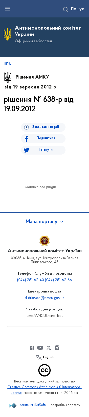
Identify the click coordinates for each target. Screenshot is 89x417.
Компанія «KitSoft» (33, 405)
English (48, 357)
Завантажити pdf (45, 127)
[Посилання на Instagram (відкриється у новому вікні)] (57, 348)
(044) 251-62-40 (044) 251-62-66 (44, 280)
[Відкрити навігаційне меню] (7, 8)
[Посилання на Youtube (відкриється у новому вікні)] (40, 348)
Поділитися (46, 138)
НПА (7, 64)
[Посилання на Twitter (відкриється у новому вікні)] (49, 348)
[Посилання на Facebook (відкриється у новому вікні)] (32, 348)
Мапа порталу (42, 222)
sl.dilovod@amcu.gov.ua (44, 298)
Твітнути (46, 150)
